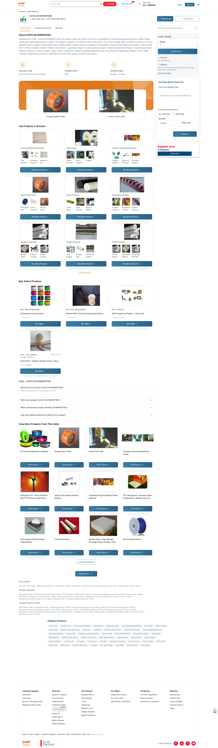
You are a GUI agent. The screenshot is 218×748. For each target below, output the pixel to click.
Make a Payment (58, 720)
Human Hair (53, 626)
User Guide (26, 698)
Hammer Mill (70, 633)
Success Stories (57, 698)
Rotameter (86, 630)
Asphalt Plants (123, 637)
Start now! (175, 154)
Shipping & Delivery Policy (31, 705)
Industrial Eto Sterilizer (132, 630)
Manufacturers (175, 695)
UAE (67, 734)
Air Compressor (134, 641)
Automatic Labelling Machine (88, 633)
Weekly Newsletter (58, 724)
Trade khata (85, 705)
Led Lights (80, 641)
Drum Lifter (149, 626)
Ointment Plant (149, 637)
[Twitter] (187, 743)
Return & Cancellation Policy (32, 701)
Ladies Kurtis (68, 641)
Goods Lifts (53, 645)
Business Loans (87, 708)
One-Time (166, 114)
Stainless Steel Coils (80, 645)
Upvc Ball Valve (132, 645)
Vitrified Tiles (64, 645)
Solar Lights (160, 641)
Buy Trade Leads (117, 698)
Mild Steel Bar (54, 637)
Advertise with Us (87, 695)
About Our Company (59, 695)
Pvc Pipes (93, 645)
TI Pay (83, 701)
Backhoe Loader (113, 626)
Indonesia (60, 734)
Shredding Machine (56, 633)
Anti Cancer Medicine (117, 641)
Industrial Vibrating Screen (70, 630)
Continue (184, 134)
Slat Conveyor (136, 637)
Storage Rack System (141, 633)
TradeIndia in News (59, 705)
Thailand (44, 734)
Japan (24, 734)
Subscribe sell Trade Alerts (150, 701)
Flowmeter (97, 630)
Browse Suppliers (146, 698)
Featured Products (176, 705)
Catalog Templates (88, 712)
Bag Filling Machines (107, 637)
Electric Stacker (161, 626)
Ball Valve (103, 641)
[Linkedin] (182, 743)
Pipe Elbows (145, 645)
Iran (88, 734)
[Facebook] (176, 743)
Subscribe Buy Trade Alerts (120, 701)
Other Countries (97, 734)
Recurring (180, 114)
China (31, 734)
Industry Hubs (175, 698)
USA (83, 734)
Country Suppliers (176, 701)
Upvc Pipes (120, 645)
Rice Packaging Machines (152, 630)
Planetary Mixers (55, 641)
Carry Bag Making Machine (131, 626)
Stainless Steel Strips (88, 637)
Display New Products (119, 695)
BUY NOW (39, 324)
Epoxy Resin (156, 633)
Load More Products (86, 562)
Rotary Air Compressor (112, 630)
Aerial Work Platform (122, 633)
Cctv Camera (92, 641)
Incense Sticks (148, 641)
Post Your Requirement (148, 695)
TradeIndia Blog (57, 701)
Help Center (26, 695)
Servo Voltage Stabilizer (82, 626)
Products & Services (43, 28)
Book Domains (86, 698)
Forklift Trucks (66, 626)
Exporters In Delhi (164, 73)
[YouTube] (193, 743)
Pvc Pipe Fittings (106, 645)
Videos (172, 708)
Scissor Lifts (53, 630)
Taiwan (37, 734)
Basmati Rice (99, 626)
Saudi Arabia (75, 734)
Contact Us (56, 713)
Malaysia (52, 734)
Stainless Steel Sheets (70, 637)
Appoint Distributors (88, 715)
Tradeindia (22, 11)
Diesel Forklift (107, 633)
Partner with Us (57, 717)
